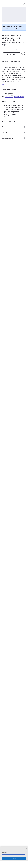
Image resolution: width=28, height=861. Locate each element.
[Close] (26, 848)
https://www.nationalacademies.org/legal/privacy (14, 854)
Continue (14, 858)
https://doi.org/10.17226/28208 (14, 97)
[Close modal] (24, 3)
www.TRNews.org (15, 28)
